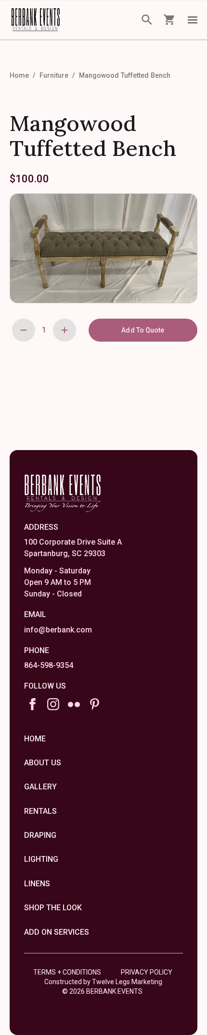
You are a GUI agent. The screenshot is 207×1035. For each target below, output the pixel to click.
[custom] (73, 704)
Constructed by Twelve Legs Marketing (103, 982)
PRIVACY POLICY (146, 972)
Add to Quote (142, 330)
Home (19, 75)
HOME (35, 738)
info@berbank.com (58, 629)
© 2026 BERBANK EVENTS (102, 991)
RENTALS (40, 811)
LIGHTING (41, 859)
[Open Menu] (192, 19)
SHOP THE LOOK (53, 907)
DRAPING (40, 835)
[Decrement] (23, 330)
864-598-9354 (48, 665)
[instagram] (53, 704)
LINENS (37, 883)
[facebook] (32, 704)
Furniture (54, 75)
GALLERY (40, 786)
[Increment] (64, 330)
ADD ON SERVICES (56, 932)
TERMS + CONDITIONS (67, 972)
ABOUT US (42, 762)
